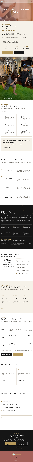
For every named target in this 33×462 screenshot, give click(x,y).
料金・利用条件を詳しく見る (6, 354)
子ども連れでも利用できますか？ (8, 417)
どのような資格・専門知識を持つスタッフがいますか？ (11, 407)
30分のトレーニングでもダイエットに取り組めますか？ (12, 404)
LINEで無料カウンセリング (11, 444)
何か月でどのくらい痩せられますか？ (9, 413)
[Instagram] (16, 457)
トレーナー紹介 (14, 424)
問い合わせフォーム (22, 444)
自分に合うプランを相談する (18, 354)
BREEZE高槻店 (16, 33)
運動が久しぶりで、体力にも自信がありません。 (10, 397)
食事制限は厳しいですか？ (7, 401)
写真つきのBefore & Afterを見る (6, 308)
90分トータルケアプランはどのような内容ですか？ (11, 410)
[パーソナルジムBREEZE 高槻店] (4, 1)
